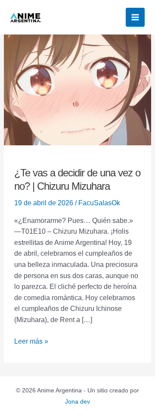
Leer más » (31, 340)
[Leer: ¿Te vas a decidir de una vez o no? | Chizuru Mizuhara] (78, 89)
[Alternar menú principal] (135, 17)
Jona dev (77, 401)
